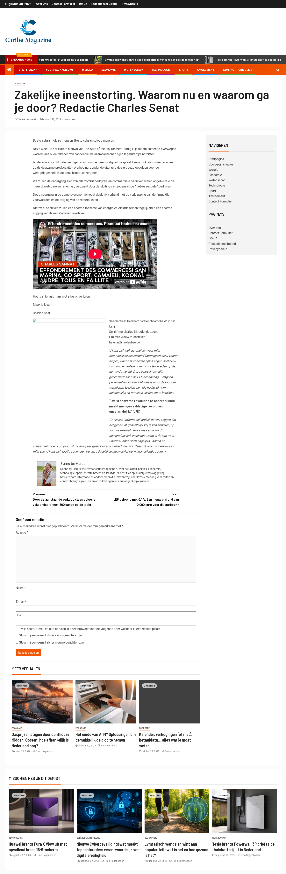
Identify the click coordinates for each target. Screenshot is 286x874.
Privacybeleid (129, 3)
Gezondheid (151, 838)
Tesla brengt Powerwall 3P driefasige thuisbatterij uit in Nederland (232, 59)
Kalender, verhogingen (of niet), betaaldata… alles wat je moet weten (165, 740)
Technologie (160, 69)
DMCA (83, 3)
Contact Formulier (63, 3)
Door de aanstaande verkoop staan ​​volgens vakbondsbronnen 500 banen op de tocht (64, 499)
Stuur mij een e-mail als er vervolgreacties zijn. (50, 635)
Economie (108, 69)
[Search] (277, 70)
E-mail (21, 601)
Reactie (22, 532)
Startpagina (27, 69)
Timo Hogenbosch (45, 751)
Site (18, 615)
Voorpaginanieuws (60, 69)
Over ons (42, 3)
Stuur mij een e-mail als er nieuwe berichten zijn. (51, 642)
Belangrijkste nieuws (88, 838)
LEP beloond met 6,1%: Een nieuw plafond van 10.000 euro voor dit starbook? (146, 499)
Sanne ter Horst (27, 119)
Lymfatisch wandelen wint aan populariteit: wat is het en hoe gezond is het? (127, 59)
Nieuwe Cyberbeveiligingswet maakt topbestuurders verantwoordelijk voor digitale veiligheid (109, 849)
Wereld (87, 69)
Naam (21, 588)
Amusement (205, 69)
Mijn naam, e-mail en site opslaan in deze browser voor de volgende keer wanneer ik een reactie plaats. (91, 629)
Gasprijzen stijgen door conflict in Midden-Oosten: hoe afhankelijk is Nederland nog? (40, 740)
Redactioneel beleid (104, 3)
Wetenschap (133, 69)
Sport (183, 69)
